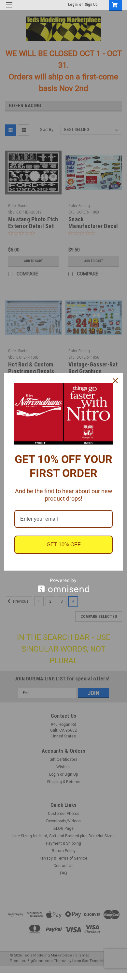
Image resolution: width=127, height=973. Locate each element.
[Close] (115, 380)
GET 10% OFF (64, 544)
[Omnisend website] (63, 585)
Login (73, 4)
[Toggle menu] (9, 9)
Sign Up (91, 4)
